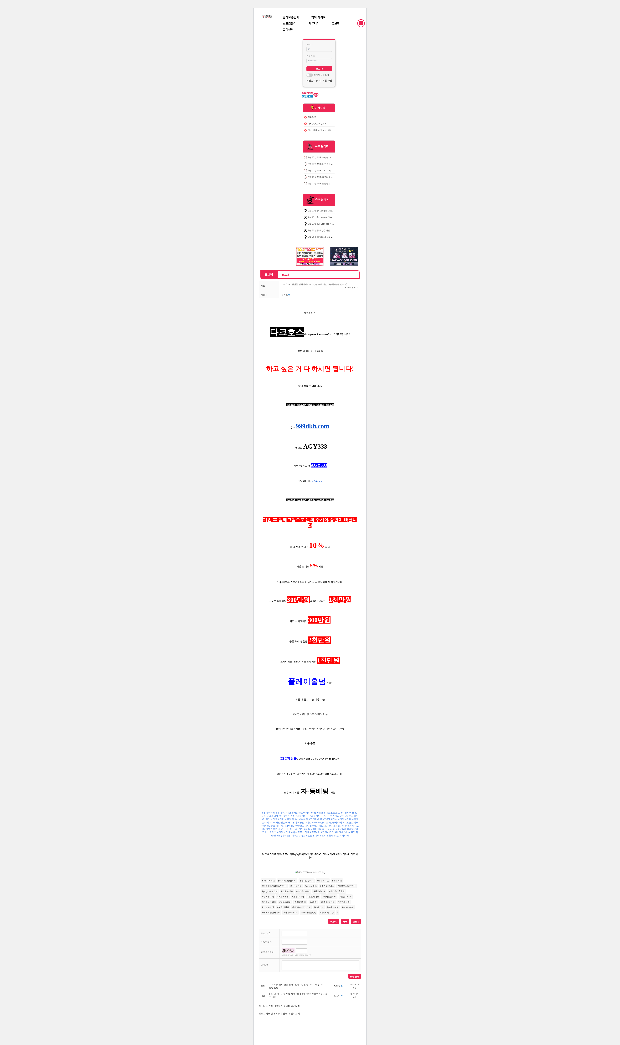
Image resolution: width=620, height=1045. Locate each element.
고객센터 (288, 29)
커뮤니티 (314, 23)
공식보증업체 (291, 17)
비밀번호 (310, 55)
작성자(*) (265, 933)
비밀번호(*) (266, 941)
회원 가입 (327, 80)
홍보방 (336, 23)
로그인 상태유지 (321, 75)
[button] (284, 294)
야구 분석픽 (322, 146)
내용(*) (264, 965)
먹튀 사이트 (318, 17)
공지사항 (320, 107)
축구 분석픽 (322, 199)
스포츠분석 (289, 23)
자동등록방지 (267, 952)
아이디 (309, 44)
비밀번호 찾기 (313, 80)
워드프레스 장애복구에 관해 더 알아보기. (279, 1013)
